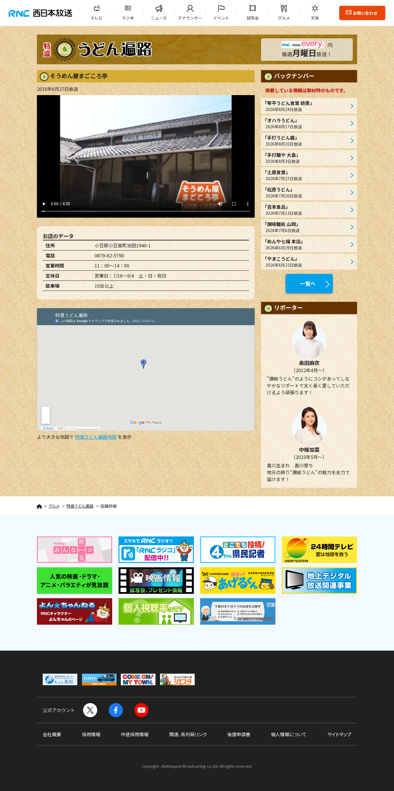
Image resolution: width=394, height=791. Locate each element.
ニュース (159, 18)
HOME (39, 506)
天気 (315, 18)
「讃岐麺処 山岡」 (281, 227)
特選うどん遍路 (79, 506)
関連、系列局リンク (188, 734)
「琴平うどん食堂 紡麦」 (288, 105)
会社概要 (52, 734)
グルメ (284, 18)
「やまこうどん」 (282, 261)
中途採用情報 (135, 734)
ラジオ (128, 18)
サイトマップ (339, 734)
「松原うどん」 (282, 192)
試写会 (253, 18)
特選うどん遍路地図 (96, 436)
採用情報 (91, 734)
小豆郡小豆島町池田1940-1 (123, 245)
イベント (221, 18)
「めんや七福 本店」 (283, 244)
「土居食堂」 (282, 175)
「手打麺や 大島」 (281, 157)
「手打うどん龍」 (282, 140)
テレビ (97, 18)
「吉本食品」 (282, 209)
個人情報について (289, 734)
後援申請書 (238, 734)
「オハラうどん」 (282, 123)
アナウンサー (190, 18)
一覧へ (308, 283)
